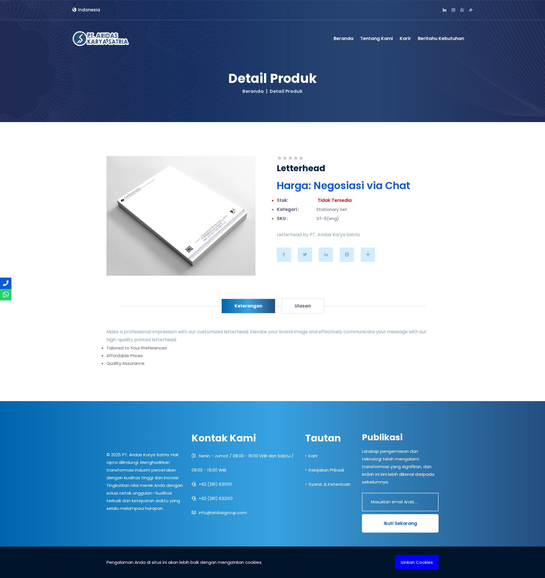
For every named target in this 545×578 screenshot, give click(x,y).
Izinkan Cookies (417, 562)
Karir (405, 38)
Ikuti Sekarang (400, 523)
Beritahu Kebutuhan (441, 38)
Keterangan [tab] (248, 306)
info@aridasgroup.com (222, 513)
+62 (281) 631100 (215, 484)
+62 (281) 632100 (215, 498)
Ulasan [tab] (303, 306)
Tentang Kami (376, 38)
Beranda (343, 38)
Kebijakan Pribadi (326, 470)
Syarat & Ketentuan (330, 484)
